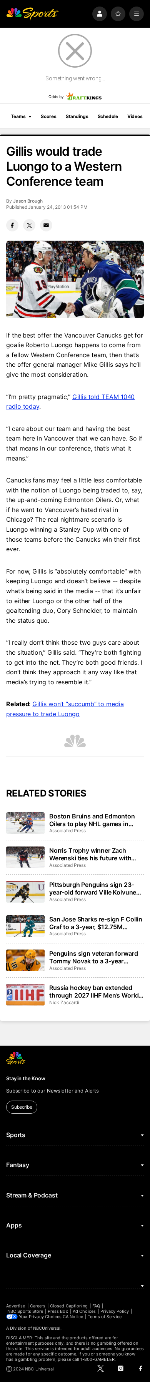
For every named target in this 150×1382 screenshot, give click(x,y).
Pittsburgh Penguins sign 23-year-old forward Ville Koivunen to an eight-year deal (94, 888)
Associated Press (67, 830)
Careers (37, 1306)
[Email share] (46, 225)
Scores (48, 116)
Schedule (108, 116)
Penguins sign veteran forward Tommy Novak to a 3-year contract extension (93, 957)
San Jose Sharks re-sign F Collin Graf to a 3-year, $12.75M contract (95, 923)
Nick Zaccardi (64, 1002)
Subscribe (21, 1107)
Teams (18, 116)
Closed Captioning (69, 1306)
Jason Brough (28, 201)
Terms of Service (105, 1316)
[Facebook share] (12, 225)
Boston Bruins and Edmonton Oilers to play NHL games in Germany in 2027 (92, 820)
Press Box (58, 1311)
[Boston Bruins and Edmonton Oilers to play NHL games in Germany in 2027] (25, 823)
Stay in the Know (25, 1078)
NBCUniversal (47, 1328)
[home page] (32, 14)
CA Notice (73, 1316)
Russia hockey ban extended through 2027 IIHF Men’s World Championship (93, 991)
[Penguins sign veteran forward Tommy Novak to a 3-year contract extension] (25, 960)
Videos (135, 116)
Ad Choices (84, 1311)
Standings (77, 116)
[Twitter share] (29, 225)
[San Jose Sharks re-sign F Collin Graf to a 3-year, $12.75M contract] (25, 926)
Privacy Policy (114, 1311)
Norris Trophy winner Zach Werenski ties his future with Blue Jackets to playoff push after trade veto (90, 854)
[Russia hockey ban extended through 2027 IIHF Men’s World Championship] (25, 994)
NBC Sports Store (25, 1311)
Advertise (15, 1306)
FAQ (96, 1306)
